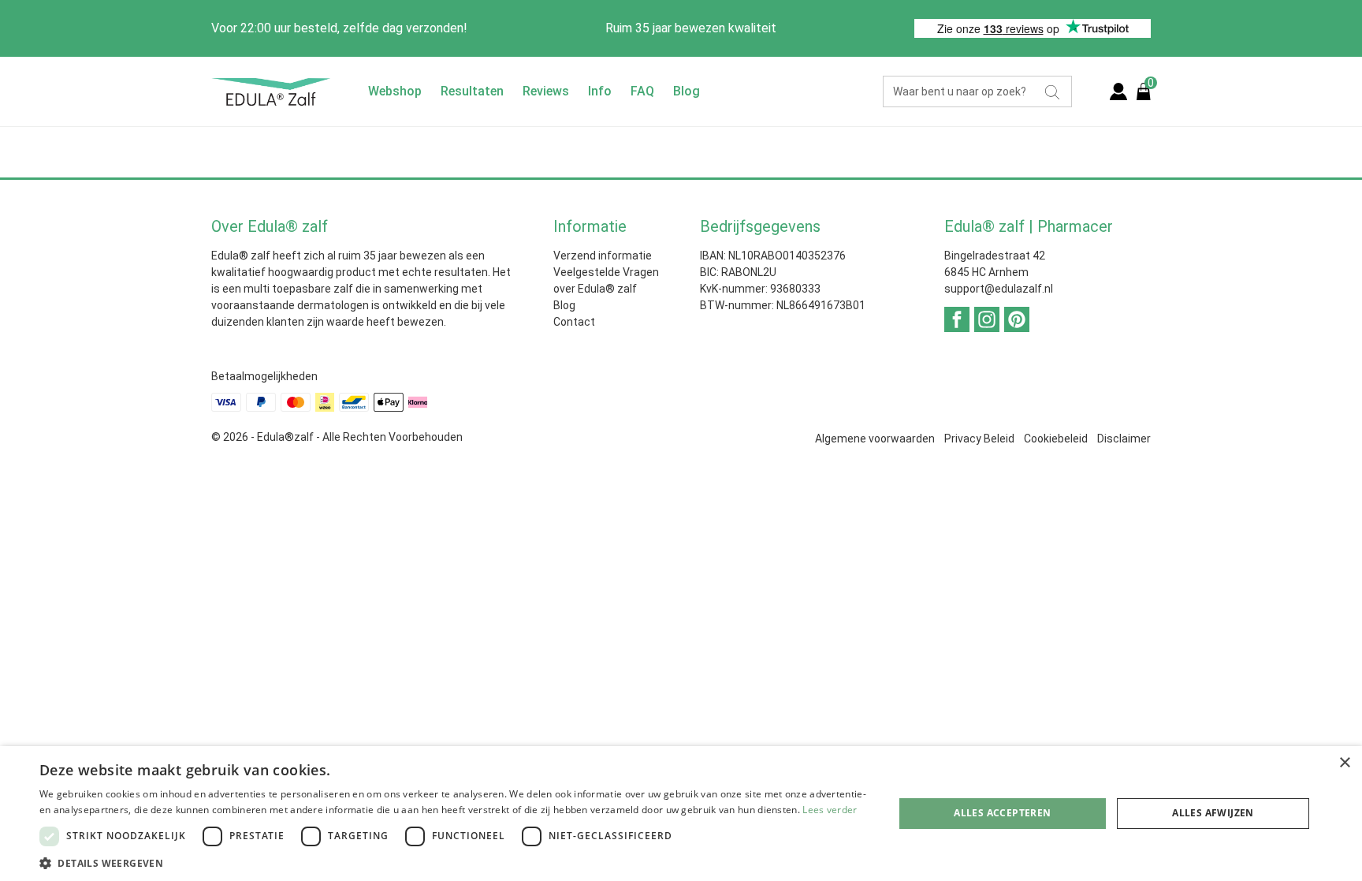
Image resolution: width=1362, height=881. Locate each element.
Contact (574, 321)
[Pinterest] (1016, 318)
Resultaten (472, 91)
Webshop (395, 91)
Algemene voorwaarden (875, 438)
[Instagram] (986, 318)
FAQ (642, 91)
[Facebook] (956, 318)
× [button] (1344, 763)
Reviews (546, 91)
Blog (686, 91)
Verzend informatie (602, 255)
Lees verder (829, 809)
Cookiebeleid (1056, 438)
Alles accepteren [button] (1002, 812)
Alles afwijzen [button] (1213, 812)
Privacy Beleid (979, 438)
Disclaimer (1124, 438)
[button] (454, 862)
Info (600, 91)
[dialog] (681, 813)
